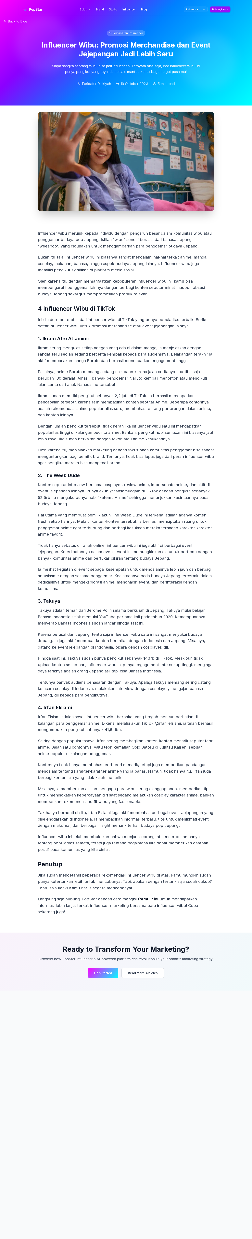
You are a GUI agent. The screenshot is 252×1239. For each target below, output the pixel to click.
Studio (113, 9)
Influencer (129, 9)
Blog (144, 9)
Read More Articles (143, 973)
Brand (100, 9)
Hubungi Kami (220, 9)
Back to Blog (17, 21)
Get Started (103, 973)
